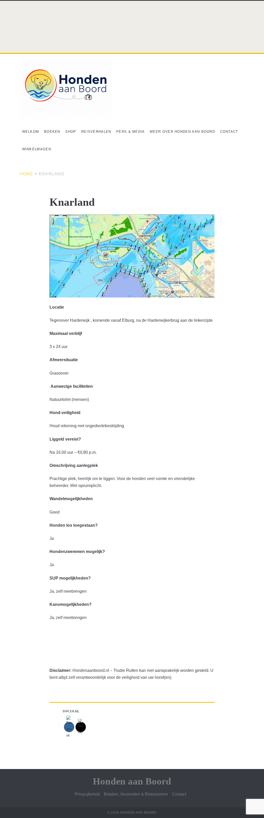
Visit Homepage (14, 3)
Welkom (30, 132)
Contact (229, 132)
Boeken (52, 132)
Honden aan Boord (132, 781)
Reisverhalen (96, 132)
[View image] (132, 256)
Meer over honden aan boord (182, 132)
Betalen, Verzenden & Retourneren (136, 794)
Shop (70, 132)
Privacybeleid (87, 794)
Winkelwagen (36, 149)
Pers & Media (130, 132)
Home (26, 174)
